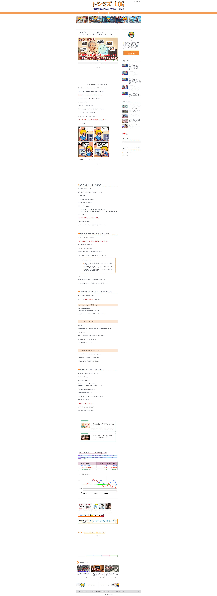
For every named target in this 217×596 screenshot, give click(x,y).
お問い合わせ (130, 13)
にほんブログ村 (125, 134)
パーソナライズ (88, 532)
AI (79, 532)
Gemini (83, 532)
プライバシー (93, 532)
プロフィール (102, 13)
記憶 (100, 532)
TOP (89, 13)
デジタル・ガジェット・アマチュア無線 (88, 591)
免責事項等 (126, 155)
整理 (97, 532)
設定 (104, 532)
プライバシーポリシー (128, 152)
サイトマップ (116, 13)
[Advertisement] (98, 76)
